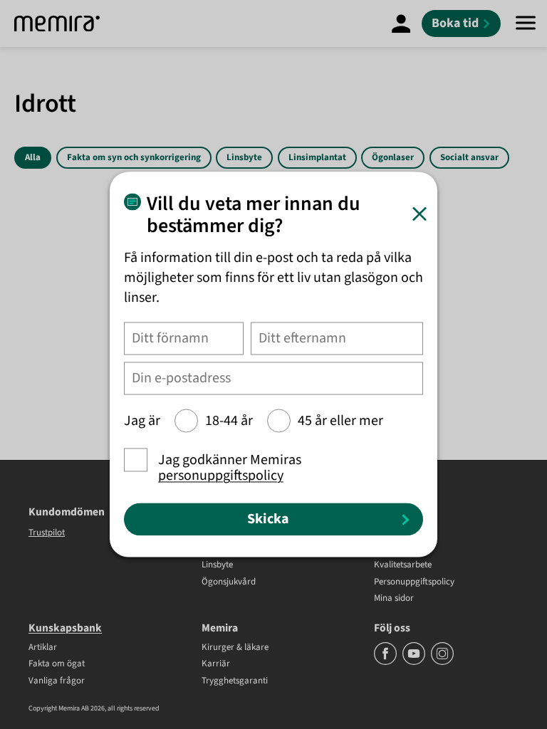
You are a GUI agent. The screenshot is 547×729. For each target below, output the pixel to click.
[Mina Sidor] (401, 23)
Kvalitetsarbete (403, 565)
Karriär (216, 664)
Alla (33, 157)
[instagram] (442, 662)
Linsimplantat (317, 157)
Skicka (268, 519)
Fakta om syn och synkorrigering (134, 157)
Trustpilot (46, 532)
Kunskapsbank (65, 628)
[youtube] (414, 662)
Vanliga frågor (56, 681)
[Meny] (525, 23)
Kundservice (397, 531)
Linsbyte (244, 157)
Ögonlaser (393, 157)
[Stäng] (419, 213)
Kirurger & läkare (235, 648)
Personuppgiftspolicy (414, 582)
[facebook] (386, 662)
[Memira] (57, 23)
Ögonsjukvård (229, 582)
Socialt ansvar (469, 157)
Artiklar (42, 648)
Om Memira (397, 549)
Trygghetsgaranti (235, 681)
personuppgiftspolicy (220, 476)
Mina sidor (394, 598)
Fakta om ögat (56, 664)
